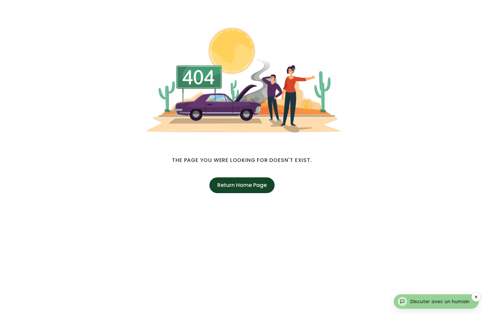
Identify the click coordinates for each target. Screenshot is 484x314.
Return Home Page (242, 185)
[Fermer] (476, 297)
